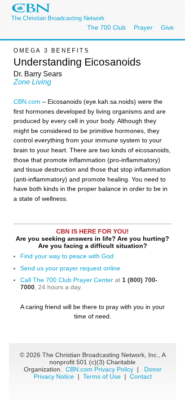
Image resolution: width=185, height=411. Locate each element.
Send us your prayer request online (70, 268)
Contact (141, 376)
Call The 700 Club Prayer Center (66, 279)
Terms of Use (103, 376)
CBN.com (27, 101)
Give (167, 27)
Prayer (143, 27)
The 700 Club (106, 27)
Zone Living (32, 82)
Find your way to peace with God (67, 256)
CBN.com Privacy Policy (99, 369)
